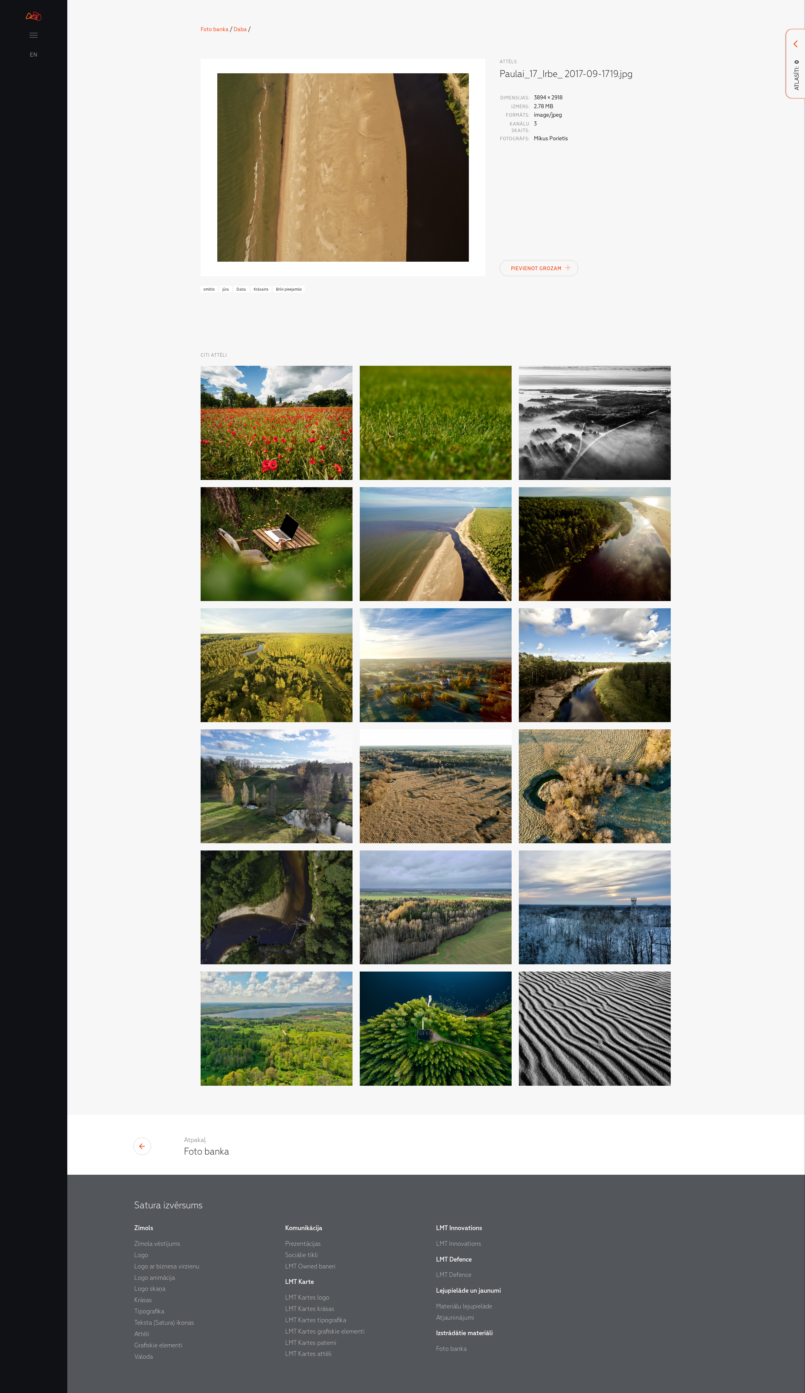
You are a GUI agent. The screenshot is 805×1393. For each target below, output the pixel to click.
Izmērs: (520, 107)
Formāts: (518, 115)
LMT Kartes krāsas (309, 1309)
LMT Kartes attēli (308, 1354)
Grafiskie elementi (158, 1345)
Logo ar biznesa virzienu (166, 1266)
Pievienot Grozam (536, 268)
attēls (508, 62)
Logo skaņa (149, 1288)
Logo (141, 1255)
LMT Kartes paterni (310, 1343)
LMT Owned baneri (310, 1266)
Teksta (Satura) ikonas (164, 1322)
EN (33, 55)
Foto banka (215, 29)
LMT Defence (453, 1275)
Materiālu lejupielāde (464, 1306)
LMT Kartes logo (307, 1297)
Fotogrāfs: (515, 139)
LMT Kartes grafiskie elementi (325, 1331)
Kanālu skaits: (520, 127)
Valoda (143, 1356)
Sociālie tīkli (301, 1255)
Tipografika (149, 1311)
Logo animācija (154, 1277)
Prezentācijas (303, 1244)
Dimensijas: (515, 98)
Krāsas (143, 1300)
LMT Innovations (458, 1244)
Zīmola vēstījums (157, 1244)
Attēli (141, 1334)
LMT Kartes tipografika (315, 1320)
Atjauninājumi (455, 1317)
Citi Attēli (214, 355)
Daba (240, 29)
